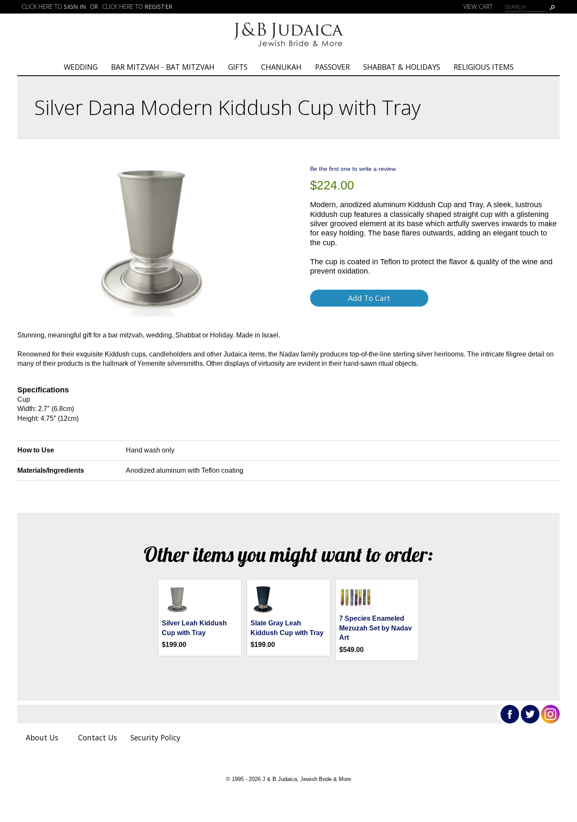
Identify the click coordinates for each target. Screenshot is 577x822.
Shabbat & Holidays (401, 67)
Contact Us (97, 737)
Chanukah (281, 67)
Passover (332, 67)
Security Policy (155, 737)
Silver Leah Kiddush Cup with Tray (194, 627)
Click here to (54, 7)
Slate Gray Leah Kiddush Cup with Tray (287, 627)
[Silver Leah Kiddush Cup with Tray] (177, 613)
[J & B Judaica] (288, 49)
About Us (42, 737)
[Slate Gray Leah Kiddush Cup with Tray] (264, 613)
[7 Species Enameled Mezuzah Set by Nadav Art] (356, 609)
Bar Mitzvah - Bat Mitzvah (163, 67)
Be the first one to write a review (353, 168)
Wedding (81, 67)
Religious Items (484, 67)
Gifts (238, 67)
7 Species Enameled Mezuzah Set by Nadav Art (375, 628)
